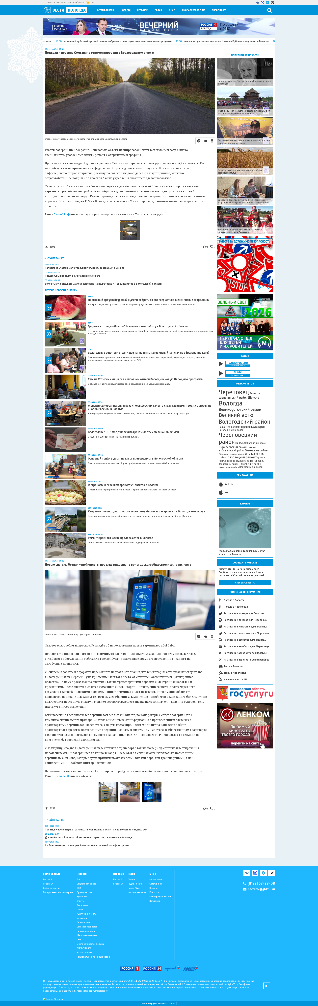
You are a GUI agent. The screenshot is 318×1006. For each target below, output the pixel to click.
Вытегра (254, 393)
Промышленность (86, 931)
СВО (79, 939)
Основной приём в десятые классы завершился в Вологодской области (136, 458)
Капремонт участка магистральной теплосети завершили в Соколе (84, 267)
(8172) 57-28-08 (261, 883)
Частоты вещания (137, 892)
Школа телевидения (193, 10)
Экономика (82, 905)
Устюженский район (238, 426)
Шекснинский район (233, 398)
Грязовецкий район (241, 457)
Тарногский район (228, 464)
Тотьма (251, 447)
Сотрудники (155, 883)
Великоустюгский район (240, 409)
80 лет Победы (84, 952)
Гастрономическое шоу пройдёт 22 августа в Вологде (123, 485)
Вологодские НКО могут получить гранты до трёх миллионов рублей (133, 432)
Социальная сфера (86, 883)
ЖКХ (79, 888)
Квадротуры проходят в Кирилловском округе (72, 275)
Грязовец (259, 460)
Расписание (155, 879)
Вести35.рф (62, 214)
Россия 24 (48, 883)
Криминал (82, 896)
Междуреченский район (231, 454)
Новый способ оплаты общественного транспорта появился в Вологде (90, 837)
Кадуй (222, 426)
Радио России (135, 883)
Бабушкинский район (231, 450)
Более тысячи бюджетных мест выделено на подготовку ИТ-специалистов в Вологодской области (103, 283)
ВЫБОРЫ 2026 (219, 10)
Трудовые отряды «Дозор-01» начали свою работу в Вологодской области (259, 41)
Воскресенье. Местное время (58, 892)
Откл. (173, 1003)
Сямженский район (229, 467)
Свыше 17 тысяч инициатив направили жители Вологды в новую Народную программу (145, 379)
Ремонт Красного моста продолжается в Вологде (120, 538)
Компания (154, 901)
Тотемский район (256, 450)
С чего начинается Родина (90, 944)
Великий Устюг (237, 415)
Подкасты (133, 879)
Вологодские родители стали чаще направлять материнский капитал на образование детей (149, 352)
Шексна (253, 398)
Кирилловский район (233, 447)
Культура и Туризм (86, 913)
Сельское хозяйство (87, 926)
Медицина (82, 918)
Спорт (80, 909)
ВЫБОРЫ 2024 (84, 948)
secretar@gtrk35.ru (261, 889)
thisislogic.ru (101, 990)
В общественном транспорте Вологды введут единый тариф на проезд (87, 845)
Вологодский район (244, 421)
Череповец (234, 392)
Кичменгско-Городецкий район (236, 460)
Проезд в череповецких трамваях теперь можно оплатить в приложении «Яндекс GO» (96, 829)
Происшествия (84, 892)
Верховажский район (251, 466)
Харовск (260, 457)
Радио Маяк (134, 888)
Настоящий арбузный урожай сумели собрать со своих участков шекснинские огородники (149, 300)
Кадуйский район (256, 443)
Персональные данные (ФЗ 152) (59, 990)
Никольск (241, 443)
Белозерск (258, 426)
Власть (80, 901)
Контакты (154, 892)
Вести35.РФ (62, 776)
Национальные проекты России (93, 956)
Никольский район (250, 463)
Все (78, 879)
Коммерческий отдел (160, 896)
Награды (154, 888)
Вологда (230, 403)
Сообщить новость (245, 582)
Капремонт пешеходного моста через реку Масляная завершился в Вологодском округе (146, 511)
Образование (83, 922)
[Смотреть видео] (65, 307)
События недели (51, 888)
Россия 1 (47, 879)
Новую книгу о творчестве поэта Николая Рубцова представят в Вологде (160, 41)
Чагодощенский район (231, 429)
